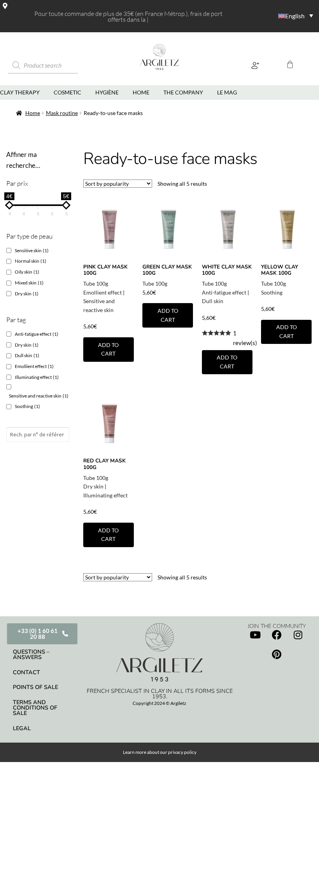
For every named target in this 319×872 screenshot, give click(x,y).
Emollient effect (102, 292)
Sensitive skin (32, 250)
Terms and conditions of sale (35, 707)
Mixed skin (29, 283)
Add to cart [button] (108, 349)
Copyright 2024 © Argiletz (159, 703)
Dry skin (93, 486)
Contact (26, 672)
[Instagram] (298, 634)
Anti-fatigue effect (224, 292)
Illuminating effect (105, 495)
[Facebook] (276, 634)
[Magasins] (5, 6)
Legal (22, 728)
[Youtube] (255, 634)
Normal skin (30, 261)
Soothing (271, 292)
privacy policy (182, 752)
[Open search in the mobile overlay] (52, 65)
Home (32, 113)
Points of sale (35, 687)
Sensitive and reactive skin (38, 396)
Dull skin (212, 301)
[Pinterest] (276, 654)
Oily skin (27, 272)
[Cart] (290, 64)
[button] (255, 65)
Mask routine (62, 113)
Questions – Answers (31, 654)
